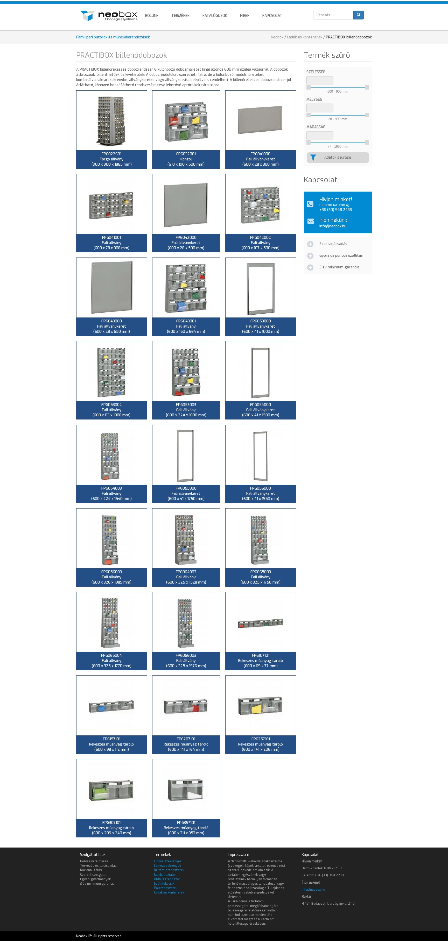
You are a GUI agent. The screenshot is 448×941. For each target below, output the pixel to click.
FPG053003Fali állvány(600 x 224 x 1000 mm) (186, 410)
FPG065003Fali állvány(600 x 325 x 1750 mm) (261, 577)
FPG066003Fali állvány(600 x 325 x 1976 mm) (186, 660)
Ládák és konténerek (304, 37)
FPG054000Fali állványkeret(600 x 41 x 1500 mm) (260, 410)
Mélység (314, 99)
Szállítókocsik (164, 884)
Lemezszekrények (167, 866)
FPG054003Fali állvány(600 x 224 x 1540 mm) (111, 493)
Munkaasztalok (165, 875)
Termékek (180, 15)
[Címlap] (110, 16)
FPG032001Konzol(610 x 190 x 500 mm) (186, 159)
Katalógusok (214, 15)
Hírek (244, 15)
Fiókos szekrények (167, 861)
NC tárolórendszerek (169, 870)
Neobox (277, 37)
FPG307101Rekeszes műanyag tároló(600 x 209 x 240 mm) (111, 828)
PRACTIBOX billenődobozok (349, 37)
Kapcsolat (272, 15)
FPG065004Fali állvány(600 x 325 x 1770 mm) (111, 660)
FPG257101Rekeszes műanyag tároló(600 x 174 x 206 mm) (260, 744)
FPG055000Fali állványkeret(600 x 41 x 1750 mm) (186, 493)
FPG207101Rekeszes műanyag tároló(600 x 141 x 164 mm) (186, 744)
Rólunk (151, 15)
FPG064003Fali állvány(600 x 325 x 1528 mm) (186, 577)
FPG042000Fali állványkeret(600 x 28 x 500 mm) (186, 243)
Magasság (315, 127)
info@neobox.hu (332, 226)
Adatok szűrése (337, 157)
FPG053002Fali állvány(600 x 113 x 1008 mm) (111, 410)
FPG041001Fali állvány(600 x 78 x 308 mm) (111, 243)
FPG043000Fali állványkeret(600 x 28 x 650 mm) (111, 326)
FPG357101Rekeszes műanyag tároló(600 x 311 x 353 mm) (186, 828)
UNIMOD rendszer (167, 879)
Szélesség (315, 72)
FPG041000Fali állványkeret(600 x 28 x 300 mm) (260, 159)
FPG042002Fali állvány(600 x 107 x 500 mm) (260, 243)
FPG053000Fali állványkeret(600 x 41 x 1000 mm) (260, 326)
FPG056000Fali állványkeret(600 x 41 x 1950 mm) (260, 493)
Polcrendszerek (165, 888)
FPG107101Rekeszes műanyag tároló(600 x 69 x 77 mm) (260, 660)
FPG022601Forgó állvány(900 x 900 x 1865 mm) (112, 159)
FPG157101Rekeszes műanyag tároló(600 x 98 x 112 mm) (111, 744)
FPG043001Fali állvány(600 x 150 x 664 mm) (186, 326)
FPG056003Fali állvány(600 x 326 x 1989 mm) (111, 577)
